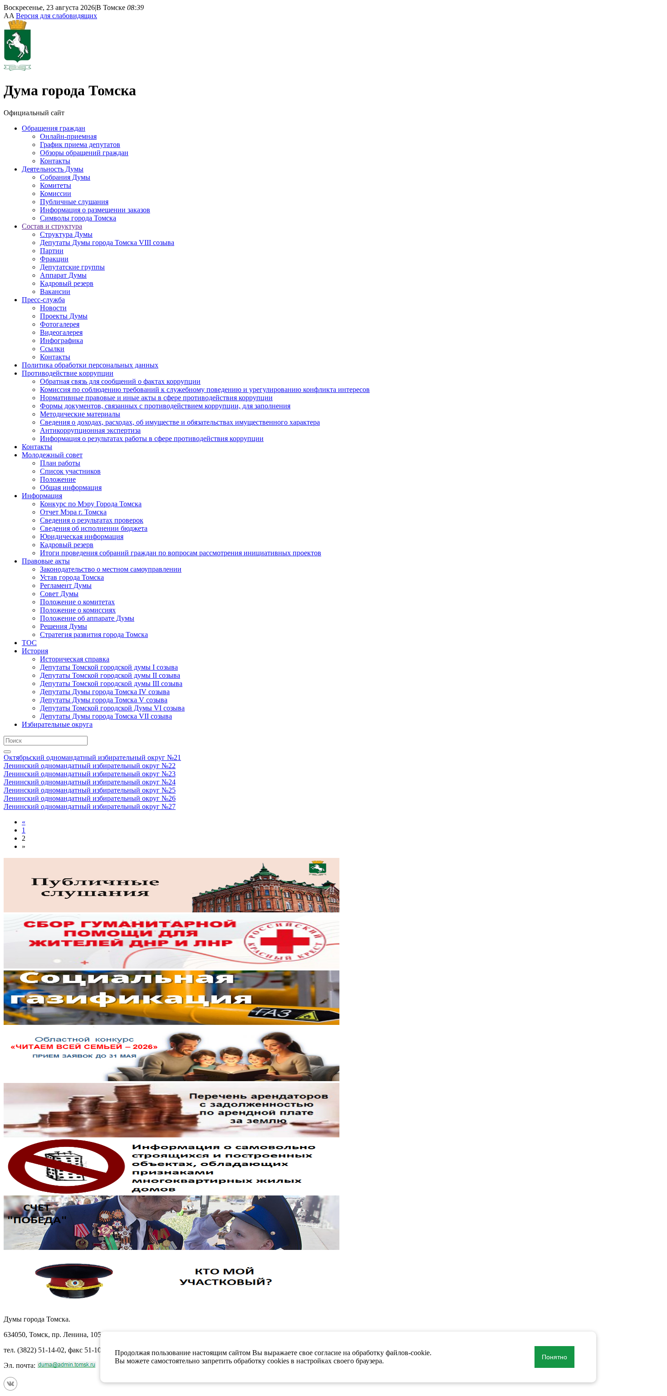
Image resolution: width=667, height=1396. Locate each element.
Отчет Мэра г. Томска (73, 512)
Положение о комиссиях (78, 610)
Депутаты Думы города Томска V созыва (103, 700)
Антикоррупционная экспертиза (90, 430)
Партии (52, 251)
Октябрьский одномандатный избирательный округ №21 (92, 757)
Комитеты (55, 185)
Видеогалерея (61, 332)
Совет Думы (59, 594)
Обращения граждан (53, 128)
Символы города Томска (78, 218)
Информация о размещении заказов (95, 210)
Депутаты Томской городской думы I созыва (109, 667)
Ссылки (52, 349)
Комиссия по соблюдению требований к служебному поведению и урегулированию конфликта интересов (205, 389)
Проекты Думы (64, 316)
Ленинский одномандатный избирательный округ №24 (90, 782)
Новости (53, 308)
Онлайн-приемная (68, 136)
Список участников (70, 471)
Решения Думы (63, 626)
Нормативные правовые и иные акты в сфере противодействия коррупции (156, 398)
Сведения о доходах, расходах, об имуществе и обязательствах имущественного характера (180, 422)
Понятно (554, 1357)
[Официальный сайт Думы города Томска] (17, 68)
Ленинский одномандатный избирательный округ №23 (90, 774)
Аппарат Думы (63, 275)
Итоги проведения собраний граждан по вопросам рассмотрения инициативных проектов (180, 553)
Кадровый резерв (66, 283)
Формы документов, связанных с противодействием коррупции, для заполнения (165, 406)
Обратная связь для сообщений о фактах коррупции (120, 381)
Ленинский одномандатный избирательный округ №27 (90, 806)
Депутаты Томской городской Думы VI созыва (112, 708)
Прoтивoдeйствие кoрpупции (67, 373)
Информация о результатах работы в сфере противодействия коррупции (152, 438)
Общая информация (71, 487)
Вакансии (55, 291)
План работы (60, 463)
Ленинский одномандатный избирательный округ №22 (90, 765)
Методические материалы (80, 414)
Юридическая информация (81, 536)
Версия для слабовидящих (56, 16)
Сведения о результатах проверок (91, 520)
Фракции (54, 259)
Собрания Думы (65, 177)
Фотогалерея (59, 324)
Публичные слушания (74, 202)
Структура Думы (66, 234)
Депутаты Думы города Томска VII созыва (106, 716)
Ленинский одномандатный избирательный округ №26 (90, 798)
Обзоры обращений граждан (84, 153)
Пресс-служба (43, 300)
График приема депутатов (80, 144)
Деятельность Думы (52, 169)
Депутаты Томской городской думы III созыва (111, 683)
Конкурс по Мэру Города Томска (91, 504)
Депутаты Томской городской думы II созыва (110, 675)
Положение (58, 479)
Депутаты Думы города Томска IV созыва (105, 692)
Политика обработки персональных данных (90, 365)
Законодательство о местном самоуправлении (110, 569)
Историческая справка (74, 659)
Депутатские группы (72, 267)
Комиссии (55, 193)
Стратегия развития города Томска (94, 634)
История (35, 651)
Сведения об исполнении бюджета (93, 528)
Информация (42, 496)
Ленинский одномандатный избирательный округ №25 (90, 790)
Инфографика (61, 340)
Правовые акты (46, 561)
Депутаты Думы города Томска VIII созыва (107, 242)
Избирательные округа (57, 724)
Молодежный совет (52, 455)
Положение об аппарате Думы (87, 618)
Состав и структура (52, 226)
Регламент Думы (66, 585)
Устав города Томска (72, 577)
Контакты (55, 161)
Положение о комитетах (77, 602)
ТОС (29, 643)
